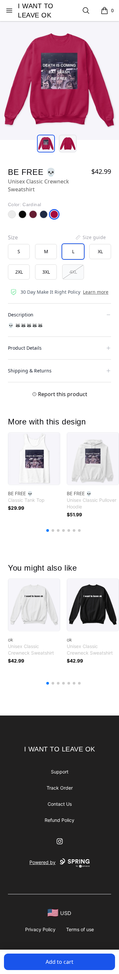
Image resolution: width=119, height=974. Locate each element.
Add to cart (59, 961)
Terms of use (80, 929)
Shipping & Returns (30, 370)
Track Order (60, 788)
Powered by (42, 862)
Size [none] (13, 237)
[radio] (19, 251)
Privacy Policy (40, 929)
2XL (19, 272)
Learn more (95, 292)
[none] (90, 237)
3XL (46, 272)
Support (59, 771)
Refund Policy (59, 820)
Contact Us (60, 804)
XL (100, 251)
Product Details (25, 348)
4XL (73, 272)
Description (20, 314)
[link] (34, 459)
